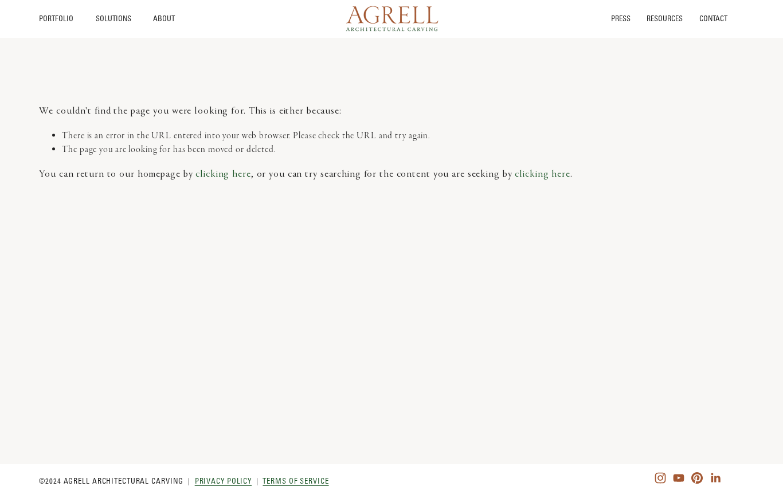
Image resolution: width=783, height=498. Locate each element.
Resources (665, 18)
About (164, 18)
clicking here (222, 174)
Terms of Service (295, 480)
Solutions (113, 18)
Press (621, 18)
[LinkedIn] (715, 478)
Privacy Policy (223, 480)
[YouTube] (678, 478)
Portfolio (56, 18)
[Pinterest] (697, 478)
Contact (713, 18)
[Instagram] (660, 478)
